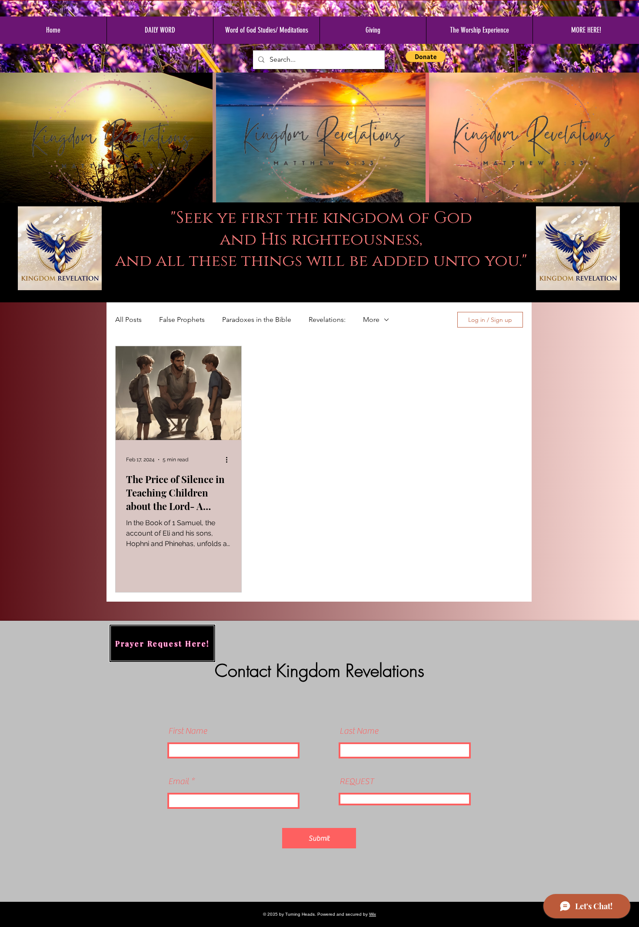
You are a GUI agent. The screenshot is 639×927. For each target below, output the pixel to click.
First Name (187, 731)
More (371, 319)
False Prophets (182, 319)
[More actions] (229, 459)
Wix (372, 914)
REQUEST (356, 781)
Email (178, 781)
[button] (426, 56)
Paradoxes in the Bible (256, 319)
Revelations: (327, 319)
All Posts (128, 319)
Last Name (358, 731)
